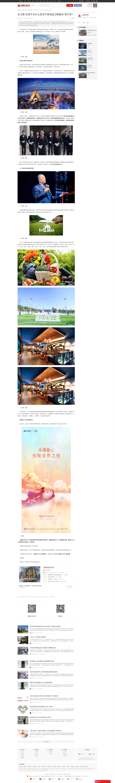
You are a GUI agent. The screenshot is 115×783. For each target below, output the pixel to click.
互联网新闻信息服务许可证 (69, 776)
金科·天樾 (89, 65)
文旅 (44, 1)
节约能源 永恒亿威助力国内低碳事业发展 (42, 661)
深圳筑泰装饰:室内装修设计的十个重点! (41, 706)
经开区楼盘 (49, 766)
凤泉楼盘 (38, 766)
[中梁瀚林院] (83, 46)
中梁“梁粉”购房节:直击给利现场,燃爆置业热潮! (43, 672)
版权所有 (69, 774)
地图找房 (78, 5)
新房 (25, 1)
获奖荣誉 (22, 753)
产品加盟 (50, 753)
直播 (40, 1)
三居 (49, 579)
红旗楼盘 (25, 766)
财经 (55, 1)
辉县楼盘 (59, 766)
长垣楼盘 (68, 766)
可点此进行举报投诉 (44, 770)
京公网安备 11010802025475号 (34, 776)
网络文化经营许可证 (78, 776)
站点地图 (22, 757)
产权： (57, 576)
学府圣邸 (89, 50)
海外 (51, 1)
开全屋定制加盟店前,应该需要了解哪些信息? (43, 647)
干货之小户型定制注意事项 (38, 637)
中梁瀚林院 (89, 43)
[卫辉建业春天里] (29, 581)
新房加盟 (50, 751)
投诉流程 (22, 755)
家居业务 (36, 753)
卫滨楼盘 (34, 766)
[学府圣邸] (83, 53)
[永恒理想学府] (83, 60)
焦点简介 (22, 751)
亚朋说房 (33, 632)
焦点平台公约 (85, 776)
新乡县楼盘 (54, 766)
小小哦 (32, 643)
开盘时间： (45, 576)
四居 (51, 579)
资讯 (37, 1)
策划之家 (33, 712)
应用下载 (64, 753)
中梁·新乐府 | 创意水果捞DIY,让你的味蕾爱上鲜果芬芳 (46, 730)
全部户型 (61, 579)
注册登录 (64, 755)
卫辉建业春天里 (51, 554)
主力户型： (45, 579)
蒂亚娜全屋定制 (34, 654)
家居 (33, 1)
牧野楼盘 (29, 766)
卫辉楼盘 (63, 766)
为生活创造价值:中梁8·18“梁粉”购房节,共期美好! (44, 696)
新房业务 (36, 751)
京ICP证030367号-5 (59, 776)
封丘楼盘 (81, 766)
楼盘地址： (45, 574)
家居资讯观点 (33, 667)
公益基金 (59, 1)
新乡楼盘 (20, 766)
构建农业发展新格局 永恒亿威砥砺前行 (41, 682)
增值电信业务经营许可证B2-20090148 (48, 776)
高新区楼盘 (44, 766)
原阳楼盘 (72, 766)
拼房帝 (29, 1)
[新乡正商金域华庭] (83, 75)
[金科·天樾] (83, 68)
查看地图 (65, 574)
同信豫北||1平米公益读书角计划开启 (40, 717)
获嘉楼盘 (86, 766)
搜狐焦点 (20, 1)
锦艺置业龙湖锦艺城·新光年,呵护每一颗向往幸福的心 (45, 626)
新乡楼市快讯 (20, 18)
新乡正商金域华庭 (91, 72)
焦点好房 (64, 751)
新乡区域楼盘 (21, 764)
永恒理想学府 (90, 58)
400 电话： (45, 581)
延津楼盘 (77, 766)
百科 (47, 1)
